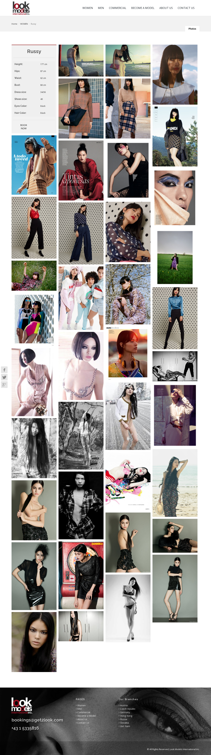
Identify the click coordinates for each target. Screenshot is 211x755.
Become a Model (86, 715)
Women (81, 705)
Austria (124, 705)
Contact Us (83, 722)
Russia (123, 719)
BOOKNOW (23, 126)
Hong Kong (126, 715)
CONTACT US (186, 8)
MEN (101, 8)
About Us (82, 719)
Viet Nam (125, 726)
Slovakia (124, 722)
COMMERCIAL (117, 8)
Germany (125, 712)
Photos (192, 28)
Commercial (83, 712)
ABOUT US (166, 8)
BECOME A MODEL (142, 8)
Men (79, 708)
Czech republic (128, 708)
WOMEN (87, 8)
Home (14, 23)
